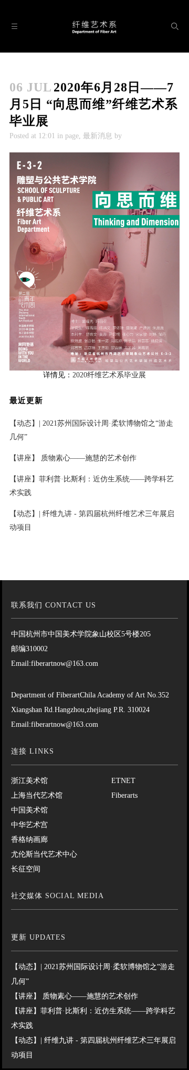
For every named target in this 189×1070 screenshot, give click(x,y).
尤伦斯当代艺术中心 (44, 854)
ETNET (123, 781)
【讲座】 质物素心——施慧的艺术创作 (72, 458)
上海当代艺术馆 (36, 795)
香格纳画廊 (29, 839)
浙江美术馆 (29, 781)
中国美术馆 (29, 810)
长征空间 (25, 869)
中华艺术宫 (29, 825)
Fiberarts (124, 795)
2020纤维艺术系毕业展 (109, 375)
